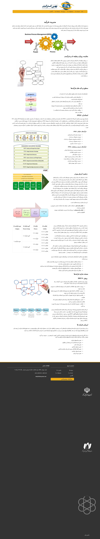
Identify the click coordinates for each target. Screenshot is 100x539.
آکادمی (51, 11)
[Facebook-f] (5, 365)
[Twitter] (3, 365)
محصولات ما (70, 11)
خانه (82, 11)
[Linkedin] (2, 367)
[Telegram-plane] (2, 365)
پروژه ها (63, 11)
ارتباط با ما (57, 11)
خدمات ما (77, 11)
